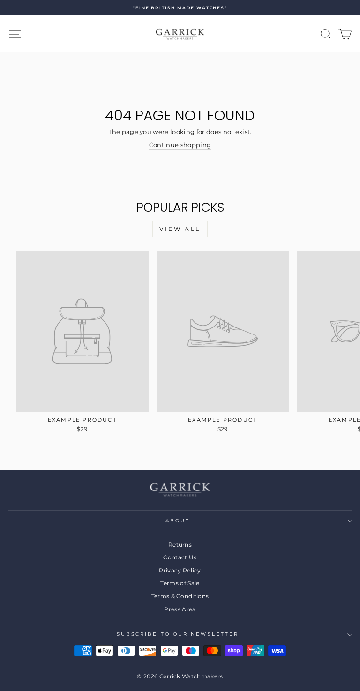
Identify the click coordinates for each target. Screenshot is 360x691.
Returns (180, 544)
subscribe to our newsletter (178, 634)
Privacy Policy (180, 570)
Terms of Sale (179, 583)
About (177, 521)
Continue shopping (180, 145)
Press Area (179, 609)
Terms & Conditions (180, 596)
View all (180, 228)
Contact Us (179, 557)
